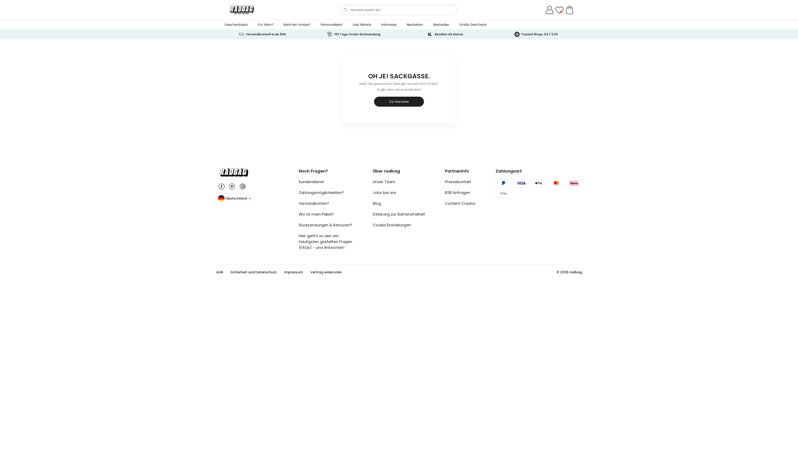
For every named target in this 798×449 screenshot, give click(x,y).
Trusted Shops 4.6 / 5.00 (539, 34)
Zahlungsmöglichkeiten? (321, 192)
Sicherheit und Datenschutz (253, 272)
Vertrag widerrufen (326, 272)
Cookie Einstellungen (392, 225)
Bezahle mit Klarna (449, 34)
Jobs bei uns (384, 192)
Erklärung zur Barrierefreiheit (399, 214)
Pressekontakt (458, 181)
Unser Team (384, 181)
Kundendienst (311, 181)
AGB (219, 272)
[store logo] (241, 10)
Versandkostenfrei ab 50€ (266, 34)
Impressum (293, 272)
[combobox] (399, 10)
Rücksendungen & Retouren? (325, 225)
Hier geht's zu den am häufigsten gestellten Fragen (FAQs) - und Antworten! (325, 241)
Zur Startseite (399, 102)
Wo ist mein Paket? (316, 214)
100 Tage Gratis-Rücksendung (357, 34)
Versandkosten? (314, 203)
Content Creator (460, 203)
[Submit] (345, 9)
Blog (377, 203)
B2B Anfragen (457, 192)
